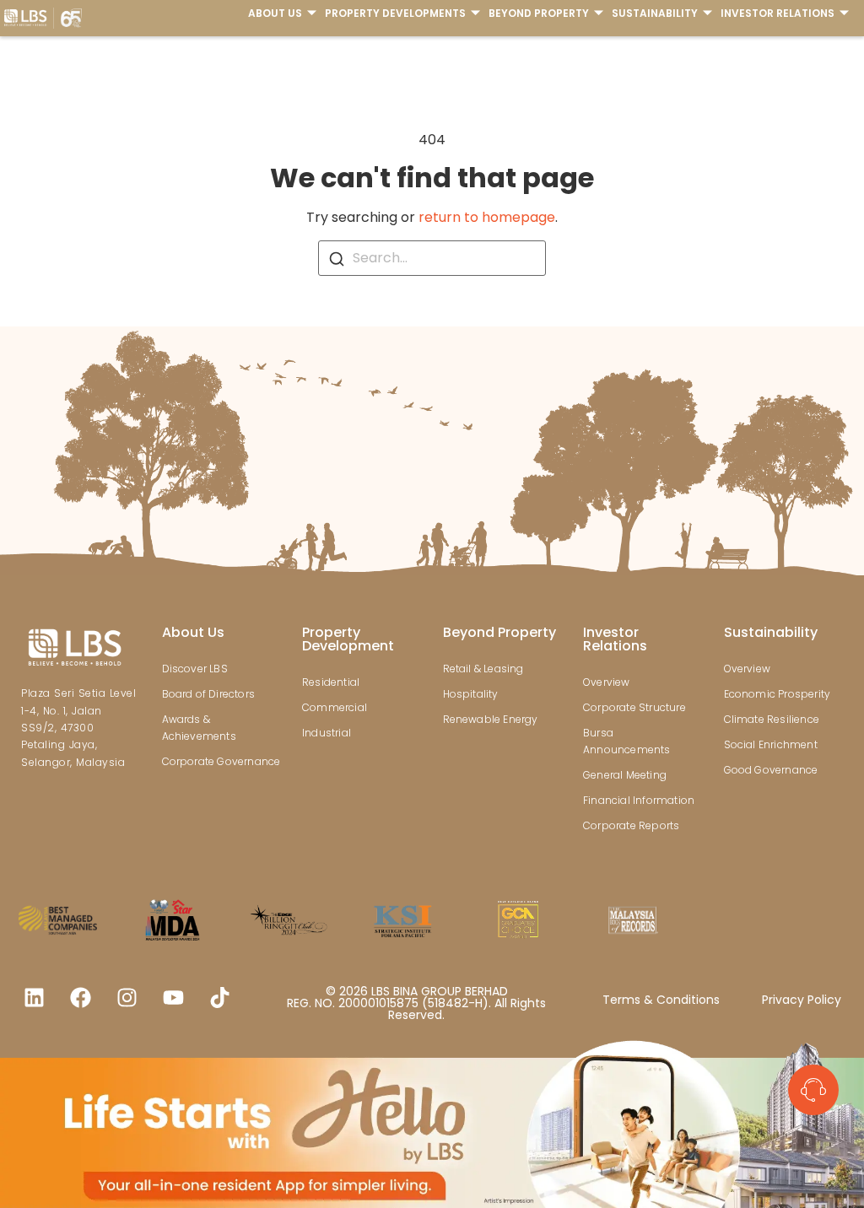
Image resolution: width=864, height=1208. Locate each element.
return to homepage (486, 217)
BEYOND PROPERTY (539, 13)
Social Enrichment (771, 744)
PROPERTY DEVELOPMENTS (395, 13)
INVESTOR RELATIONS (777, 13)
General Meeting (625, 775)
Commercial (334, 707)
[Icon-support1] (813, 1090)
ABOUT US (275, 13)
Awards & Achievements (199, 727)
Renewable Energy (490, 719)
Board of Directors (209, 694)
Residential (330, 682)
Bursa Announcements (627, 741)
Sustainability (771, 632)
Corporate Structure (634, 707)
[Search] (337, 258)
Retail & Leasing (483, 668)
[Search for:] (432, 258)
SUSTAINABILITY (655, 13)
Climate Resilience (772, 719)
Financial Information (638, 800)
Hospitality (471, 694)
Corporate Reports (631, 825)
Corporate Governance (221, 761)
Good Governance (771, 770)
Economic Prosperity (777, 694)
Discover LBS (195, 668)
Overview (606, 682)
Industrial (326, 732)
